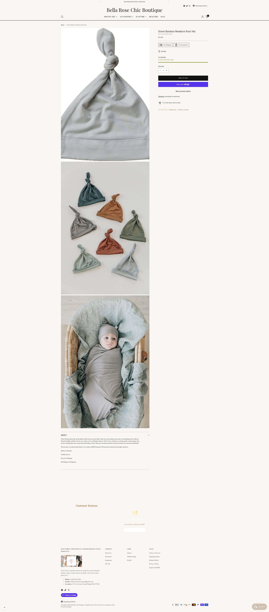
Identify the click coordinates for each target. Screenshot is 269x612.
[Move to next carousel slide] (206, 485)
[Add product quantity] (166, 70)
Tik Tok (107, 564)
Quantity (161, 66)
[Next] (168, 2)
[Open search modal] (62, 17)
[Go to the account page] (202, 17)
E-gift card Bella (154, 567)
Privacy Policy (154, 564)
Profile (129, 560)
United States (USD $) (201, 6)
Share (163, 51)
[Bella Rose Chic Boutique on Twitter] (190, 6)
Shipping (161, 96)
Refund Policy (154, 560)
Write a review (183, 110)
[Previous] (100, 2)
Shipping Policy (154, 556)
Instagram (108, 560)
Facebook (108, 556)
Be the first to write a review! (134, 530)
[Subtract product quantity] (160, 70)
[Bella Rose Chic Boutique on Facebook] (184, 6)
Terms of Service (154, 553)
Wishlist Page (131, 556)
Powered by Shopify (66, 607)
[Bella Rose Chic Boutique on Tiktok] (187, 6)
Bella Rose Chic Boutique (77, 605)
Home (62, 25)
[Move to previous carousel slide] (201, 485)
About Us (108, 553)
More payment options (183, 91)
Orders (129, 553)
